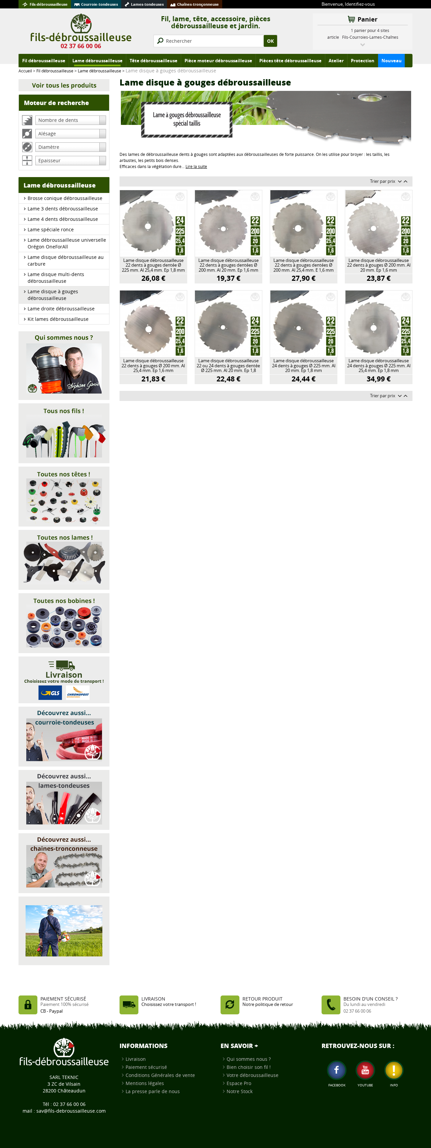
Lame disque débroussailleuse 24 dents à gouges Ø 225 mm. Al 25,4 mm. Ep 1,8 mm (378, 366)
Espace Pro (239, 1083)
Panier (367, 19)
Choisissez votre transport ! (168, 1004)
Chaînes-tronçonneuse (198, 4)
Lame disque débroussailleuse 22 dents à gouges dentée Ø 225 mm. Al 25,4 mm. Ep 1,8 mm (153, 265)
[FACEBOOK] (336, 1070)
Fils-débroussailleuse (49, 4)
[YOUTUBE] (365, 1070)
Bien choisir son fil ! (249, 1067)
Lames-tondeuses (147, 4)
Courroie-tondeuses (99, 4)
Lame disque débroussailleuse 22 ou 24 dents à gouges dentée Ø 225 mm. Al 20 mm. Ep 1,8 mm (228, 366)
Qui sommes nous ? (249, 1059)
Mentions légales (145, 1083)
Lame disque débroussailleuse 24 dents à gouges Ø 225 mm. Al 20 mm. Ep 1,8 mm (303, 366)
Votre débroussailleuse (252, 1075)
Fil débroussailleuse (54, 70)
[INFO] (394, 1070)
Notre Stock (240, 1091)
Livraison (136, 1059)
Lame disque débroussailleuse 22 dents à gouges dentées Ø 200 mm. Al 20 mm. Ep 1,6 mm (228, 265)
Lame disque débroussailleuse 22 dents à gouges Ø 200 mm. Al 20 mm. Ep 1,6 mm (378, 265)
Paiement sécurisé (146, 1067)
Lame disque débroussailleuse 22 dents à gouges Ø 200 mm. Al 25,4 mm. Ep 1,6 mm (153, 366)
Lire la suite (196, 166)
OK (270, 41)
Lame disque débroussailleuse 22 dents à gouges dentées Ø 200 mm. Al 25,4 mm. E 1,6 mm (303, 265)
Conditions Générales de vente (160, 1075)
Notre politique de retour (267, 1004)
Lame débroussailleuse (99, 70)
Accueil (25, 70)
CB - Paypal (51, 1011)
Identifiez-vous (360, 4)
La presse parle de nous (153, 1091)
